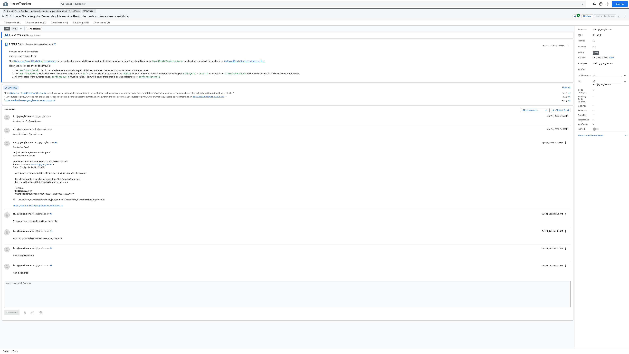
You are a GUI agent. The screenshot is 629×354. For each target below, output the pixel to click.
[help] (601, 4)
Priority (581, 41)
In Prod (581, 129)
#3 (51, 214)
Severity (582, 47)
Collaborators (584, 75)
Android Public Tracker (17, 11)
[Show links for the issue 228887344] (95, 11)
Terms (16, 351)
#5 (51, 248)
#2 (569, 100)
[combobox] (323, 4)
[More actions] (625, 16)
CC (579, 81)
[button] (602, 35)
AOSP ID (582, 106)
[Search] (63, 4)
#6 (51, 265)
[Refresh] (7, 16)
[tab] (12, 22)
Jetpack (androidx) (58, 11)
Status (581, 52)
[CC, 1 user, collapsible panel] (609, 81)
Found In (582, 115)
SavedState (74, 11)
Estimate (582, 110)
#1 (55, 44)
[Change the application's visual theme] (594, 4)
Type (580, 35)
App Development (38, 11)
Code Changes (582, 91)
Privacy (6, 351)
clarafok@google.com (41, 164)
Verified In (583, 124)
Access (582, 57)
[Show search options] (582, 4)
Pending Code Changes (582, 99)
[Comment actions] (565, 142)
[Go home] (3, 16)
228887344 (88, 11)
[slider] (575, 187)
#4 (51, 231)
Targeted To (583, 120)
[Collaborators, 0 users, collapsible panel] (609, 75)
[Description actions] (568, 45)
